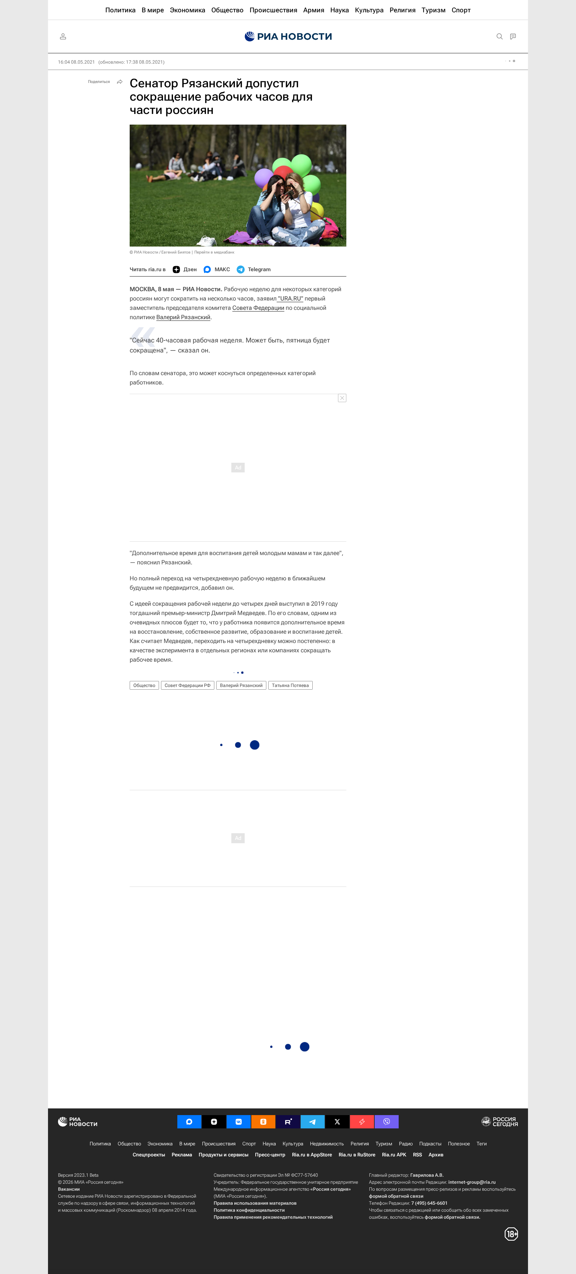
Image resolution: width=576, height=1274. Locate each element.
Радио (406, 1144)
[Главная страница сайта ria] (288, 36)
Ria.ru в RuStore (357, 1155)
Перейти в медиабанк (214, 252)
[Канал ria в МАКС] (189, 1121)
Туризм (384, 1144)
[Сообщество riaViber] (387, 1121)
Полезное (459, 1144)
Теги (482, 1144)
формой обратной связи (396, 1196)
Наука (269, 1144)
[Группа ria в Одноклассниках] (263, 1121)
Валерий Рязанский (183, 317)
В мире (187, 1144)
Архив (436, 1155)
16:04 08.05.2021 (76, 62)
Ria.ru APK (394, 1155)
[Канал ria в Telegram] (313, 1121)
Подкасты (430, 1144)
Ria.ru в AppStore (312, 1155)
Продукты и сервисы (223, 1155)
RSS (417, 1155)
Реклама (182, 1155)
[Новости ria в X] (337, 1121)
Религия (360, 1144)
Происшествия (219, 1144)
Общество (144, 685)
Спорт (249, 1144)
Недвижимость (327, 1144)
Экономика (160, 1144)
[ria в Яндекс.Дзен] (214, 1121)
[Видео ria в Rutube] (288, 1121)
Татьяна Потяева (290, 685)
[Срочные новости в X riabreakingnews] (362, 1121)
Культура (293, 1144)
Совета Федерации (258, 307)
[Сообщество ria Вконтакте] (239, 1121)
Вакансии (69, 1189)
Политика (100, 1144)
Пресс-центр (270, 1155)
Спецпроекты (149, 1155)
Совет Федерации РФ (188, 685)
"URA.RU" (290, 298)
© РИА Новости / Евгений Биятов (160, 252)
